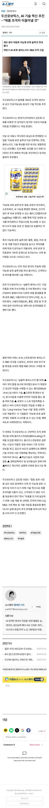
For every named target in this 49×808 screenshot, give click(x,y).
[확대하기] (24, 58)
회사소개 (24, 798)
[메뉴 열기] (34, 4)
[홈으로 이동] (8, 3)
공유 (43, 33)
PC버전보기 (24, 804)
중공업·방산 (11, 11)
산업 (3, 11)
